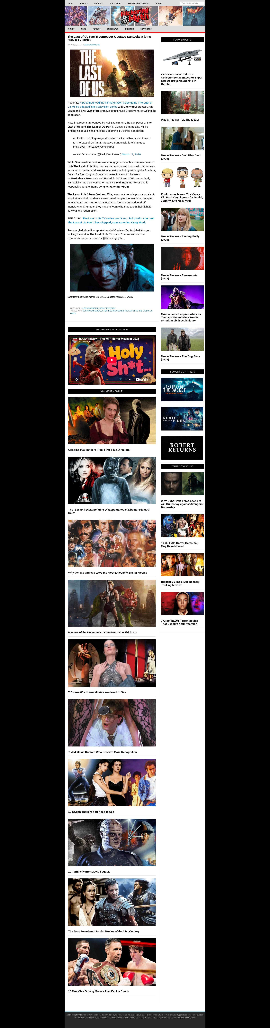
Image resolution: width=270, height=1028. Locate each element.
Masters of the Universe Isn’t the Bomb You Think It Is (102, 632)
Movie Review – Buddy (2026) (180, 119)
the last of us (131, 311)
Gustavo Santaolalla (93, 311)
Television (110, 308)
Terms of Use (142, 1018)
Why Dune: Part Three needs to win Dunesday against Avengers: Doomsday (182, 504)
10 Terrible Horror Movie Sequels (89, 871)
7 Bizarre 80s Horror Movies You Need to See (97, 692)
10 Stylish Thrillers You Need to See (91, 811)
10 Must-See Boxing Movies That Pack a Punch (98, 991)
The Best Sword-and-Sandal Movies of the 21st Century (104, 931)
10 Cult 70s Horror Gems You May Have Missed (179, 545)
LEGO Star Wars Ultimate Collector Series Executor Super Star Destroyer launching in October (181, 79)
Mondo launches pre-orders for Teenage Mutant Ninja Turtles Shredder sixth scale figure (181, 317)
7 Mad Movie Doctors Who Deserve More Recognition (102, 752)
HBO (105, 311)
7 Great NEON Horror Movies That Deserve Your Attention (179, 622)
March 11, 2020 (131, 154)
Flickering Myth (135, 16)
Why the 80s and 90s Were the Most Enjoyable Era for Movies (107, 572)
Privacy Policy (156, 1018)
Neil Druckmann (116, 311)
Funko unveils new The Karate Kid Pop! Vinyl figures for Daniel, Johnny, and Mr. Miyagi (182, 197)
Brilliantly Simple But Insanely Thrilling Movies (180, 583)
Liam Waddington (91, 308)
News (101, 308)
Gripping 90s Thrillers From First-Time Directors (99, 449)
